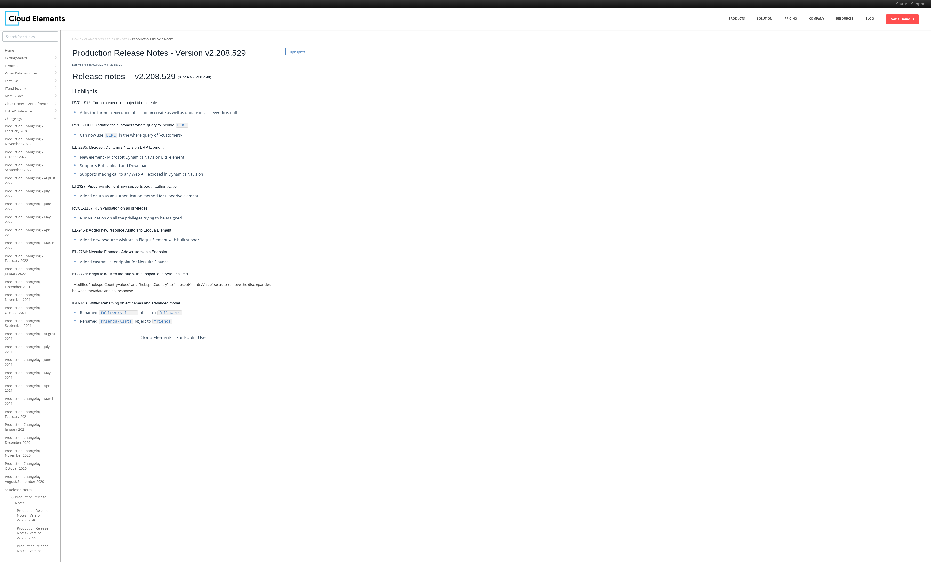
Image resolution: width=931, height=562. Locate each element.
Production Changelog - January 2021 (24, 427)
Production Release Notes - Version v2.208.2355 (32, 533)
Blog (870, 18)
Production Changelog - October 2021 (24, 310)
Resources (844, 18)
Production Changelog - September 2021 (24, 323)
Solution (764, 18)
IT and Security (15, 88)
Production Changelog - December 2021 (24, 284)
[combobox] (30, 36)
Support (918, 4)
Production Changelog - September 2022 (24, 167)
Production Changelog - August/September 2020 (24, 479)
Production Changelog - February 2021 (24, 414)
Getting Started (16, 58)
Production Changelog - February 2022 (24, 258)
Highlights (297, 52)
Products (737, 18)
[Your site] (35, 18)
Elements (11, 65)
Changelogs (13, 119)
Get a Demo (900, 19)
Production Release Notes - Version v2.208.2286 (32, 551)
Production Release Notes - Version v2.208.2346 (32, 515)
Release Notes (20, 489)
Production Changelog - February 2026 (24, 128)
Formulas (11, 81)
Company (816, 18)
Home (9, 50)
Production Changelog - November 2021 (24, 297)
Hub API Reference (18, 111)
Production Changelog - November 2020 (24, 453)
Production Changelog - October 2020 (24, 466)
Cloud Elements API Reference (26, 103)
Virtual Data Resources (21, 73)
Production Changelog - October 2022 (24, 154)
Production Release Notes (30, 500)
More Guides (14, 96)
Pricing (791, 18)
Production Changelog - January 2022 (24, 271)
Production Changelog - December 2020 (24, 440)
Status (902, 4)
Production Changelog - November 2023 (24, 141)
